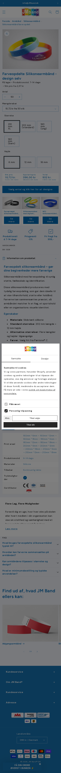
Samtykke (16, 358)
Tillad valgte (35, 418)
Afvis (7, 418)
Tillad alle (31, 425)
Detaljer (45, 358)
